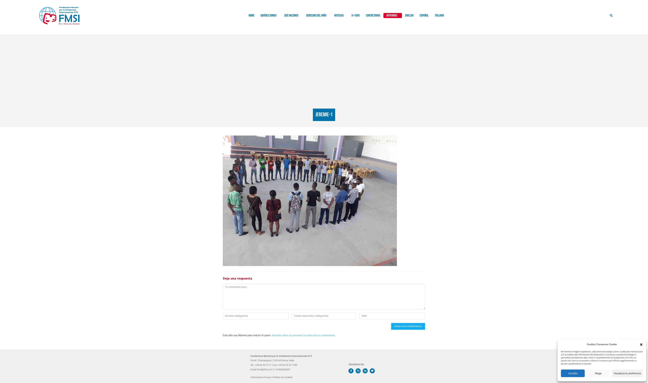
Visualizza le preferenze (627, 373)
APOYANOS (391, 15)
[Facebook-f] (351, 370)
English (409, 15)
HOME (251, 15)
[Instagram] (358, 370)
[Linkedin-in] (365, 370)
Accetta (572, 373)
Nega (598, 373)
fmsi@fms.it (263, 369)
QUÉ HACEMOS (291, 15)
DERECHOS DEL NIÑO (316, 15)
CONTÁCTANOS (373, 15)
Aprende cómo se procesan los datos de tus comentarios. (303, 335)
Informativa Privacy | (261, 377)
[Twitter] (372, 370)
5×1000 (356, 15)
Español (424, 15)
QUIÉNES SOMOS (268, 15)
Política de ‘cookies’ (283, 377)
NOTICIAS (339, 15)
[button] (641, 344)
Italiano (439, 15)
